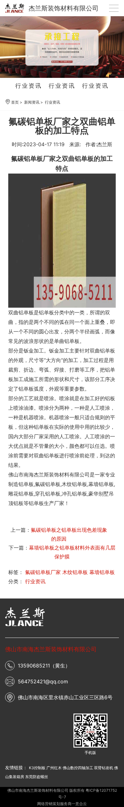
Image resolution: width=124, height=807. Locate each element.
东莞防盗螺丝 (36, 776)
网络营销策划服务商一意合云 (62, 803)
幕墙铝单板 (102, 572)
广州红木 (54, 767)
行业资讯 (28, 85)
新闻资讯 (31, 102)
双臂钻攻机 (103, 767)
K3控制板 (37, 767)
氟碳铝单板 (47, 484)
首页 (15, 102)
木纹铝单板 (75, 572)
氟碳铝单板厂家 (43, 572)
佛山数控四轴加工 (78, 767)
